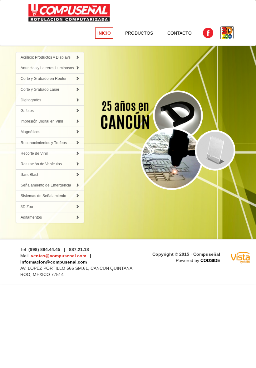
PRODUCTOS (139, 33)
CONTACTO (179, 33)
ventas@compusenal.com (59, 255)
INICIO (104, 33)
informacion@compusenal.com (53, 261)
